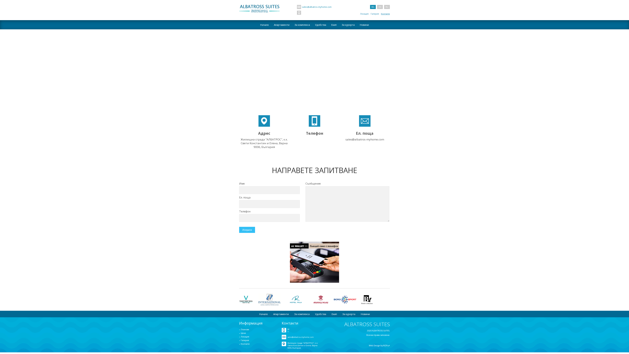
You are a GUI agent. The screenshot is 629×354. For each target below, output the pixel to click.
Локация (364, 13)
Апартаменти (281, 24)
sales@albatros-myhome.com (317, 6)
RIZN (385, 345)
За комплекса (302, 24)
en (380, 6)
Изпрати (247, 229)
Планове (245, 329)
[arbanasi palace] (321, 299)
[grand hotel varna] (246, 299)
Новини (364, 24)
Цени (243, 333)
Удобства (320, 24)
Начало (264, 24)
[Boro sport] (345, 299)
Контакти (385, 13)
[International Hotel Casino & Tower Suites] (269, 299)
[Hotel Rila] (297, 299)
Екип (334, 24)
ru (387, 6)
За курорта (348, 24)
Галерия (375, 13)
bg (373, 6)
